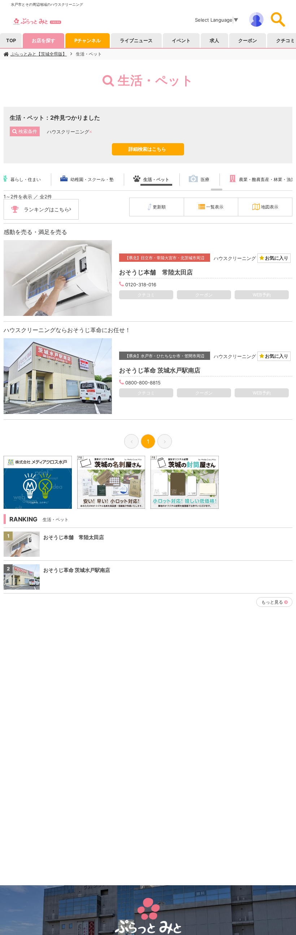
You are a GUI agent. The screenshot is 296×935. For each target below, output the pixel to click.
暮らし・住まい (25, 179)
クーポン (247, 40)
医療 (205, 179)
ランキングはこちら (46, 209)
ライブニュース (136, 40)
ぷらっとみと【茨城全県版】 (38, 54)
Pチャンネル (87, 40)
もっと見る (272, 602)
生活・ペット (89, 54)
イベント (181, 40)
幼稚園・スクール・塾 (92, 179)
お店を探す (43, 40)
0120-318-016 (140, 284)
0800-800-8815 (143, 382)
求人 (214, 40)
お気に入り (276, 258)
